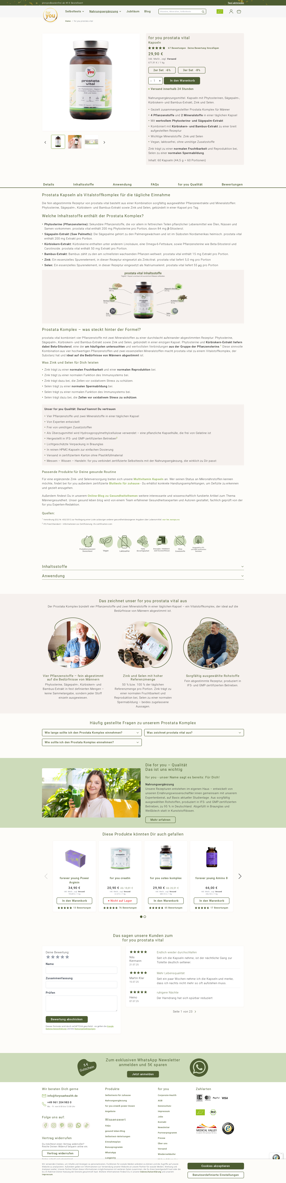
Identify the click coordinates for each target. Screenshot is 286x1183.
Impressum (47, 1174)
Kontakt (162, 1122)
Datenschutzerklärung (150, 1172)
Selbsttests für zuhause (118, 1095)
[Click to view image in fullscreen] (91, 82)
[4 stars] (62, 957)
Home (68, 21)
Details (48, 184)
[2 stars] (52, 957)
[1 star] (48, 957)
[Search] (203, 11)
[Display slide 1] (141, 916)
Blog (147, 11)
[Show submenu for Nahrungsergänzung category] (120, 11)
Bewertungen (232, 184)
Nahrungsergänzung (103, 11)
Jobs (160, 1116)
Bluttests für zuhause (124, 483)
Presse (161, 1138)
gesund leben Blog (115, 1131)
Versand (171, 59)
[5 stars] (67, 957)
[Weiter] (104, 142)
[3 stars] (57, 957)
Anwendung (122, 184)
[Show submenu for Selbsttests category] (83, 11)
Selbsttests (73, 11)
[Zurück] (45, 142)
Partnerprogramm (167, 1133)
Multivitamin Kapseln (149, 479)
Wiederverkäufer (167, 1154)
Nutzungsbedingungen (84, 1029)
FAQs (155, 184)
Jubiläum (133, 11)
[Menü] (281, 1154)
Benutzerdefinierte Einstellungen (216, 1175)
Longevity (110, 1158)
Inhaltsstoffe (83, 184)
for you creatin (120, 878)
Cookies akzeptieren (215, 1166)
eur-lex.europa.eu (171, 519)
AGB (160, 1100)
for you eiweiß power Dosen (120, 1106)
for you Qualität (190, 184)
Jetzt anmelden (143, 1074)
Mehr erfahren (160, 819)
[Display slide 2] (145, 916)
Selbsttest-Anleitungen (117, 1136)
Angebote (110, 1111)
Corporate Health (167, 1095)
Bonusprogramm (114, 1147)
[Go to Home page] (50, 15)
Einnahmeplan (113, 1142)
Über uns (162, 1143)
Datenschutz (164, 1106)
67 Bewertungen (177, 48)
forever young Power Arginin (74, 880)
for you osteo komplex (166, 878)
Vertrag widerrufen (60, 1153)
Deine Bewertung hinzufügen (203, 48)
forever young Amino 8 (211, 878)
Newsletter (164, 1127)
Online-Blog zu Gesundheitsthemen (113, 495)
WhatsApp (110, 1152)
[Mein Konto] (231, 11)
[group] (183, 48)
